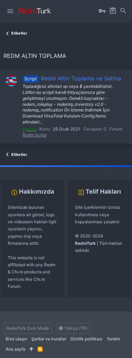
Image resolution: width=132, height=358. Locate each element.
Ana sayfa (15, 349)
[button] (10, 11)
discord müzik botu (111, 168)
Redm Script (34, 135)
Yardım (113, 338)
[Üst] (31, 349)
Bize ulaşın (16, 338)
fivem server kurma (19, 168)
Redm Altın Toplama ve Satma (72, 78)
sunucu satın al (77, 168)
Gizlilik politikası (86, 338)
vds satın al (50, 168)
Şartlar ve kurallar (48, 338)
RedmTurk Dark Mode (27, 328)
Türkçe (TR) (75, 328)
